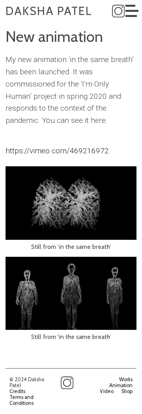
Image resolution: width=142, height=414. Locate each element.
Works (126, 379)
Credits (17, 391)
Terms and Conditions (21, 400)
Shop (127, 391)
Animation (121, 385)
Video (107, 391)
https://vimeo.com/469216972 (57, 150)
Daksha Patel (49, 11)
